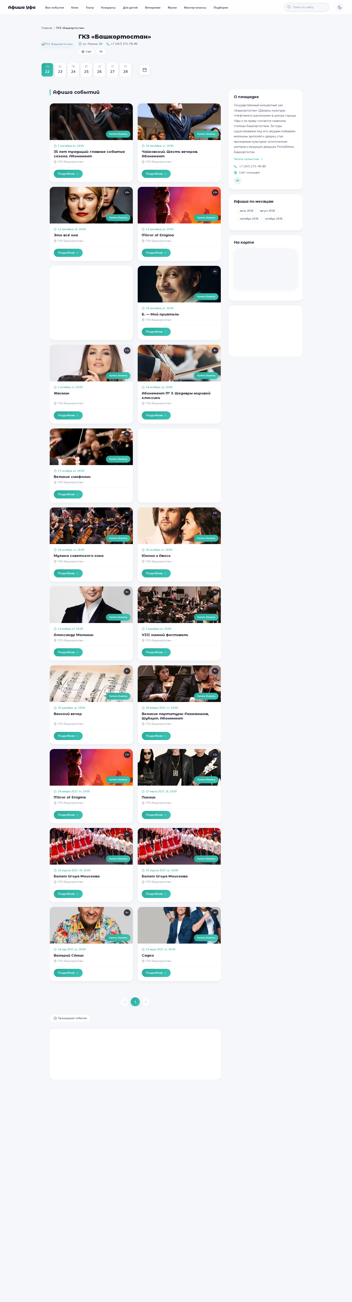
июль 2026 (246, 211)
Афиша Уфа (21, 7)
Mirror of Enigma (158, 235)
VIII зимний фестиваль (165, 635)
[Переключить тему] (340, 7)
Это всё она (66, 235)
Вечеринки (153, 7)
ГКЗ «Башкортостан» (71, 162)
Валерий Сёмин (69, 955)
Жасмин (61, 393)
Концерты (108, 7)
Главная (47, 28)
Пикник (149, 797)
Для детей (130, 7)
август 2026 (267, 211)
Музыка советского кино (79, 556)
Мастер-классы (195, 7)
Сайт (88, 52)
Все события (54, 7)
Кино (74, 7)
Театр (90, 7)
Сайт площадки (249, 172)
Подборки (221, 7)
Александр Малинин (73, 635)
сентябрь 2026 (249, 219)
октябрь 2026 (274, 219)
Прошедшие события (72, 1018)
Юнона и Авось (156, 556)
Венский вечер (68, 714)
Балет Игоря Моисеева (77, 876)
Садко (148, 955)
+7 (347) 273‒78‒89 (252, 166)
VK (101, 52)
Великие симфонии (72, 477)
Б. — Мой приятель (160, 314)
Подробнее (66, 174)
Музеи (172, 7)
